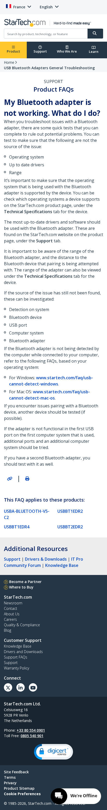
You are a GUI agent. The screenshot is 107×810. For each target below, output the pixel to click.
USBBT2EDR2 (70, 527)
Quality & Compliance (22, 624)
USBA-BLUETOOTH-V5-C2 (26, 514)
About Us (11, 613)
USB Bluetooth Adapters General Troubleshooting (49, 67)
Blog (7, 630)
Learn (93, 51)
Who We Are (67, 51)
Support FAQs (15, 657)
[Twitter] (8, 687)
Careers (10, 619)
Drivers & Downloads (46, 559)
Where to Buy (21, 587)
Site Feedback (16, 771)
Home (9, 62)
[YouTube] (33, 687)
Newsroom (13, 602)
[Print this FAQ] (27, 478)
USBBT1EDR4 (16, 527)
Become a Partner (25, 581)
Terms (10, 777)
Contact (10, 608)
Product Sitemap (19, 788)
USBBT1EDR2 (70, 511)
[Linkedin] (20, 687)
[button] (53, 752)
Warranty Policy (16, 668)
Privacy (10, 782)
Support (40, 51)
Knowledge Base (61, 565)
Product (13, 51)
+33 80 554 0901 (31, 730)
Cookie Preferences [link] (22, 793)
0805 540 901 (32, 735)
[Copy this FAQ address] (9, 478)
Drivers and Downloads (23, 651)
